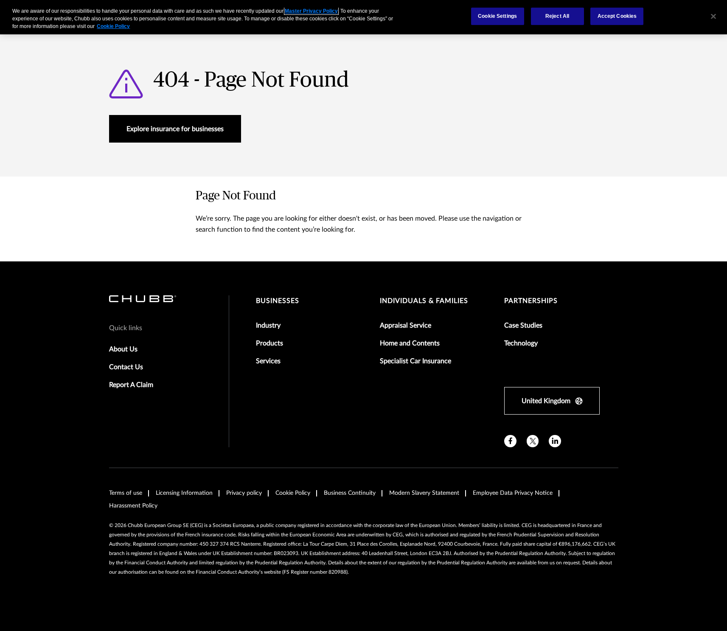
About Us (123, 349)
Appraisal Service (405, 325)
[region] (363, 17)
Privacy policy (244, 493)
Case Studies (523, 325)
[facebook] (510, 441)
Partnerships (531, 300)
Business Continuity (350, 493)
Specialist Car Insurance (415, 361)
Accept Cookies (617, 16)
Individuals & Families (424, 300)
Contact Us (126, 367)
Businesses (277, 300)
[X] (533, 441)
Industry (268, 325)
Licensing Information (184, 493)
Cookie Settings (497, 16)
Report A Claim (131, 384)
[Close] (713, 16)
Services (268, 361)
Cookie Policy (292, 493)
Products (269, 343)
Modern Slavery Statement (424, 493)
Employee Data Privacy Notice (513, 493)
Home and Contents (410, 343)
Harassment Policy (133, 506)
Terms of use (125, 493)
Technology (521, 343)
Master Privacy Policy (311, 11)
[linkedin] (555, 441)
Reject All (557, 16)
